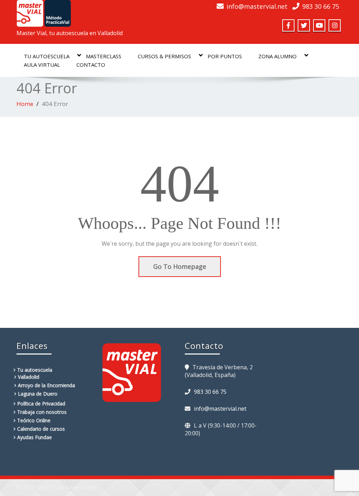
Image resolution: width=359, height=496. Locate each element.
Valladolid (28, 376)
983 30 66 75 (320, 6)
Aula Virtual (42, 64)
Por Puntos (225, 56)
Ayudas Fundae (34, 437)
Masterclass (103, 56)
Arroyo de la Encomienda (46, 385)
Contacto (90, 64)
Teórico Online (33, 420)
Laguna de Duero (37, 393)
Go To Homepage (179, 266)
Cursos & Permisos (164, 56)
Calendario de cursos (41, 428)
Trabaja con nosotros (42, 412)
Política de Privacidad (41, 403)
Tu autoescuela (46, 56)
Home (24, 104)
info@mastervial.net (256, 6)
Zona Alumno (277, 56)
